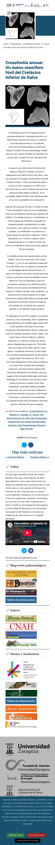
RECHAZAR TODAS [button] (36, 835)
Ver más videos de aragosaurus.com (21, 558)
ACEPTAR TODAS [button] (16, 835)
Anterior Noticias (14, 457)
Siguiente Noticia (40, 457)
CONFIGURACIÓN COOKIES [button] (27, 841)
